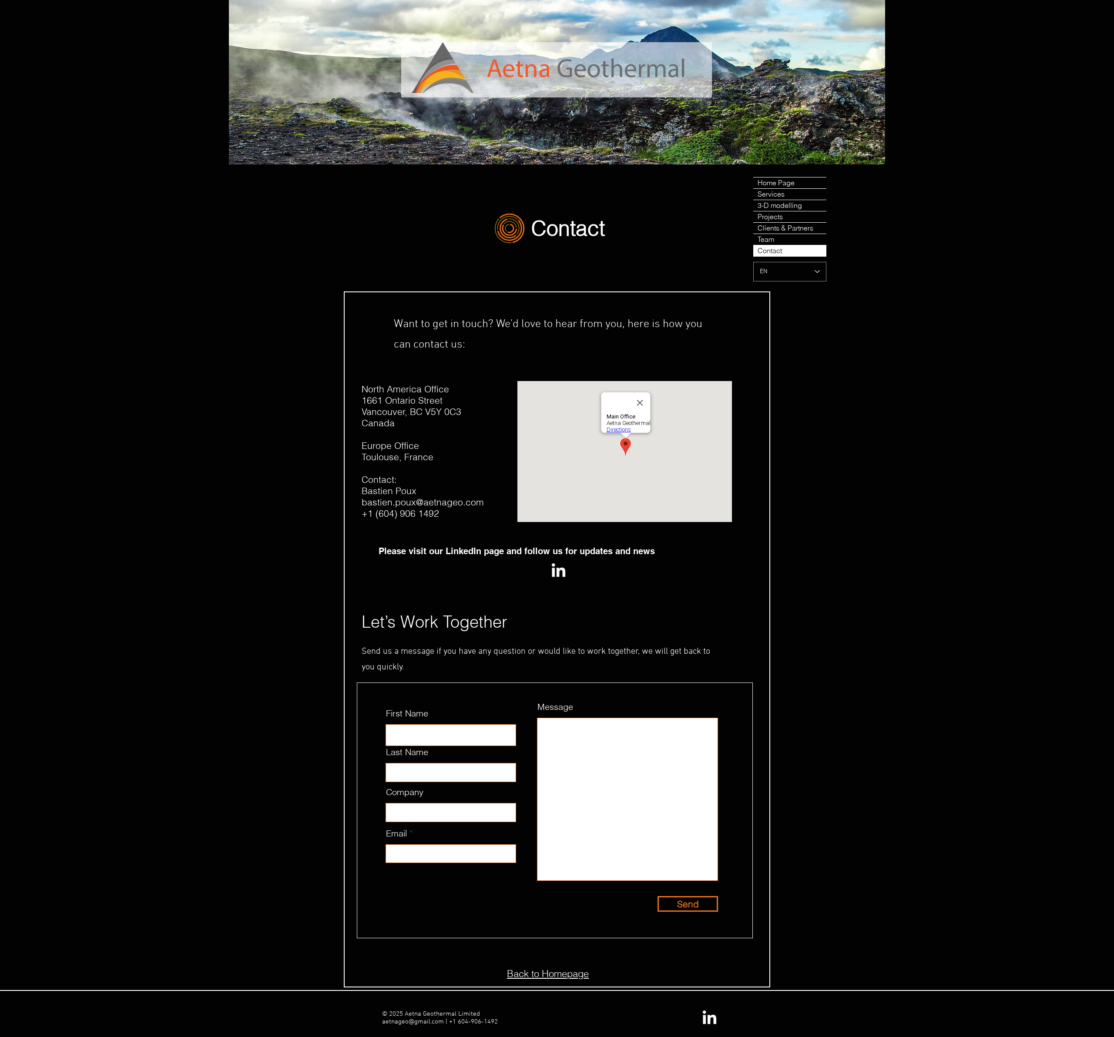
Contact (770, 250)
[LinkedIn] (558, 571)
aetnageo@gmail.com (413, 1022)
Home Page (776, 182)
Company (404, 792)
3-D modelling (780, 205)
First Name (407, 713)
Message (555, 706)
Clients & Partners (785, 228)
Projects (770, 216)
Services (771, 194)
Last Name (407, 752)
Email (396, 833)
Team (766, 239)
